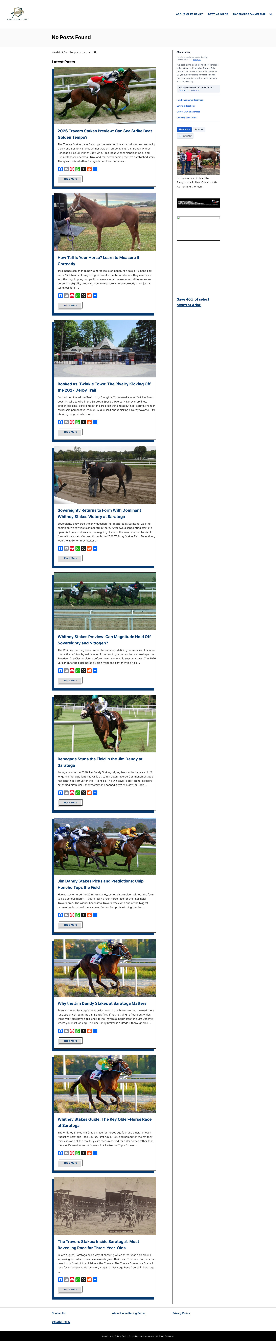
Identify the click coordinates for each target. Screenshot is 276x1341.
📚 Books (199, 129)
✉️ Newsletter (185, 136)
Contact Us (59, 1313)
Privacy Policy (181, 1313)
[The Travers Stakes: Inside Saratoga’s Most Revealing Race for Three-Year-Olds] (105, 1206)
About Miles (184, 129)
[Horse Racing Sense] (39, 14)
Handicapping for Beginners (190, 100)
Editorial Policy (61, 1321)
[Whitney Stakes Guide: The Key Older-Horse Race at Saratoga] (105, 1084)
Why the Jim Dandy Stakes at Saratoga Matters (102, 1003)
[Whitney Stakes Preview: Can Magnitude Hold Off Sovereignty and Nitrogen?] (105, 601)
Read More (73, 179)
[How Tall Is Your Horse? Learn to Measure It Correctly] (105, 222)
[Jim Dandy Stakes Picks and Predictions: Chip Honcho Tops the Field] (105, 846)
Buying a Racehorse (186, 106)
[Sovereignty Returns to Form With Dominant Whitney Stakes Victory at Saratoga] (105, 475)
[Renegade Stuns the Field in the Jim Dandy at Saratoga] (105, 723)
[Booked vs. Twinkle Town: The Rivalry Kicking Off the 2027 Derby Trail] (105, 348)
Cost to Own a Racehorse (188, 112)
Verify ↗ (197, 60)
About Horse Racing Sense (128, 1313)
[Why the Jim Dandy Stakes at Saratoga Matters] (105, 968)
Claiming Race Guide (187, 118)
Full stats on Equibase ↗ (189, 90)
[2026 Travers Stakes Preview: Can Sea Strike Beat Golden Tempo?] (105, 96)
